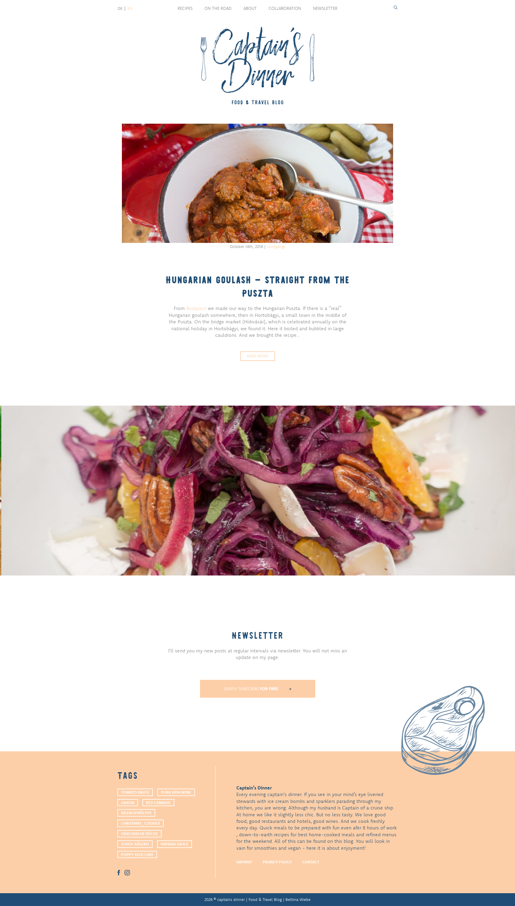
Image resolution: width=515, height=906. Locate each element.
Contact (310, 862)
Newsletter (325, 8)
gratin (127, 802)
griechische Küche (139, 833)
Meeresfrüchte (136, 812)
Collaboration (285, 8)
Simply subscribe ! (252, 688)
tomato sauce (135, 792)
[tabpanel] (257, 490)
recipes (185, 8)
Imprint (244, 862)
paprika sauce (174, 844)
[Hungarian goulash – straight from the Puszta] (257, 183)
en (130, 8)
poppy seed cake (137, 854)
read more (258, 355)
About (250, 8)
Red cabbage (158, 802)
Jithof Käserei (135, 844)
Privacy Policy (277, 862)
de (120, 8)
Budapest (196, 308)
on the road (218, 8)
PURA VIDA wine (176, 792)
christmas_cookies (140, 823)
